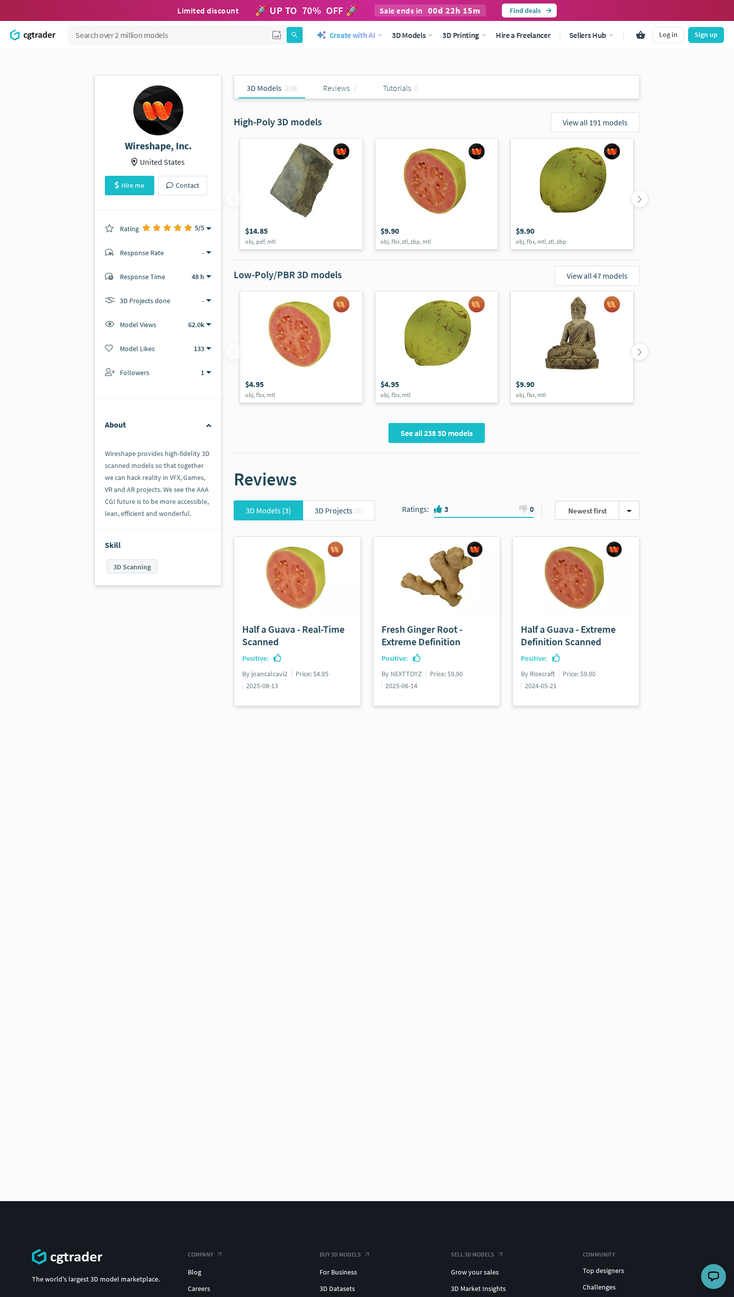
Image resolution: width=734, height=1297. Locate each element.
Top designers (603, 1270)
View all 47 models (597, 276)
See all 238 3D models (436, 433)
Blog (194, 1272)
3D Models (268, 510)
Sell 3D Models (472, 1254)
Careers (199, 1288)
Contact (187, 185)
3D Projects (339, 510)
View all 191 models (595, 122)
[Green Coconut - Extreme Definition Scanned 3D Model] (572, 193)
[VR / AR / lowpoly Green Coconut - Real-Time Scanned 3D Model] (436, 346)
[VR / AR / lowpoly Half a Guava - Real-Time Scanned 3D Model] (301, 346)
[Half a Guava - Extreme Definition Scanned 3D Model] (436, 193)
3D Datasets (337, 1288)
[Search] (295, 35)
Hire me (132, 185)
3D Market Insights (478, 1288)
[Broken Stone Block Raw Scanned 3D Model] (301, 193)
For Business (338, 1272)
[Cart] (641, 35)
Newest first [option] (587, 510)
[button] (277, 35)
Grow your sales (475, 1272)
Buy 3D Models (340, 1254)
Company (200, 1254)
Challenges (599, 1287)
